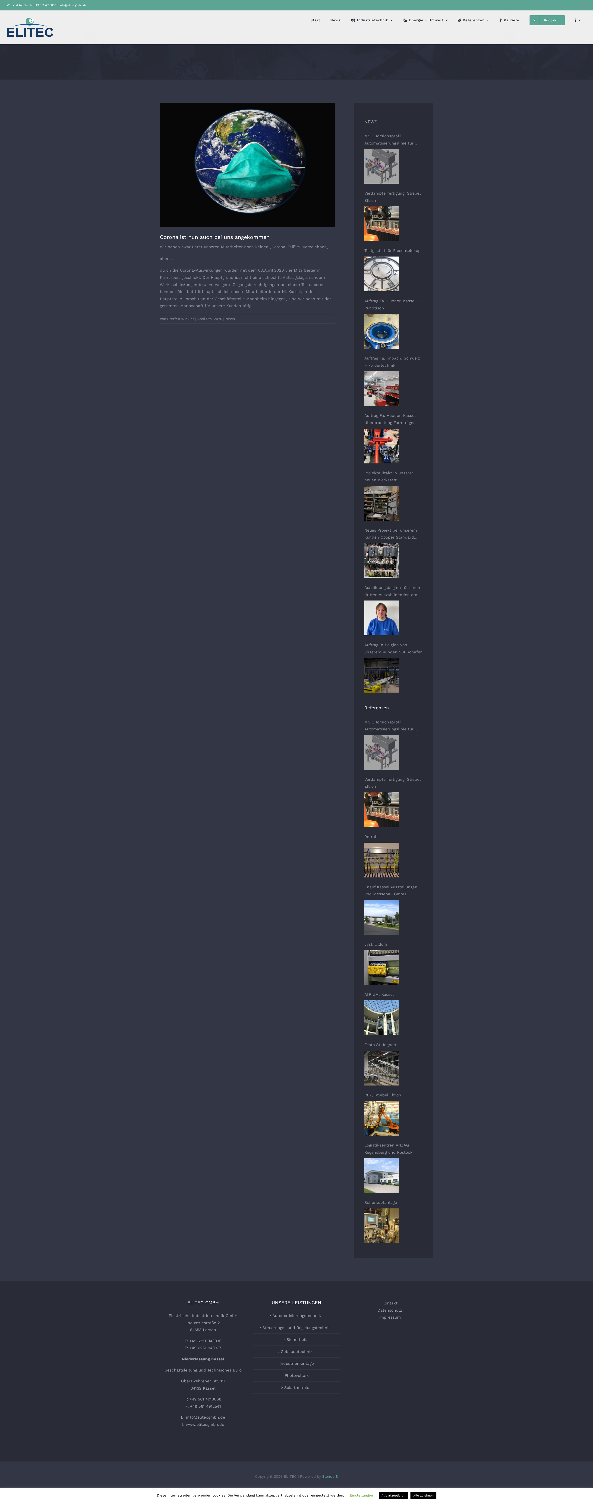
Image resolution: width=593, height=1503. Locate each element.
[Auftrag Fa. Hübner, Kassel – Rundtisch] (381, 331)
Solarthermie (296, 1387)
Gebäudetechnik (297, 1351)
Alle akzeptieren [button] (393, 1495)
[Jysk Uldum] (381, 967)
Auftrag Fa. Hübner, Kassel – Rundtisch (391, 304)
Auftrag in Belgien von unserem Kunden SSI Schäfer (393, 648)
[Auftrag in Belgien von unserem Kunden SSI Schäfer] (381, 675)
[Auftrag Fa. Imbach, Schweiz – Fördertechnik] (381, 388)
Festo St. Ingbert (380, 1044)
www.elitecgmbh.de (205, 1424)
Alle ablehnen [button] (423, 1495)
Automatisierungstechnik (296, 1315)
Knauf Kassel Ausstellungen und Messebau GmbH (390, 890)
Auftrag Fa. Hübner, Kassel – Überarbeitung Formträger (391, 419)
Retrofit (371, 836)
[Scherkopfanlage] (381, 1225)
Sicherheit (297, 1339)
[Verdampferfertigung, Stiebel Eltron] (381, 223)
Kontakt (389, 1303)
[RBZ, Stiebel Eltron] (381, 1118)
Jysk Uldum (375, 944)
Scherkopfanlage (380, 1202)
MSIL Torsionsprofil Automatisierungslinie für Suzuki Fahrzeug (388, 140)
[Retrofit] (381, 860)
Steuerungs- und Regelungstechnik (296, 1327)
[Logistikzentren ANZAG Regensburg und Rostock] (381, 1175)
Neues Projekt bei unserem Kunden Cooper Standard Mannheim (390, 534)
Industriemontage (297, 1363)
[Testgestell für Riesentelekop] (381, 274)
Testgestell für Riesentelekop (392, 250)
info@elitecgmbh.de (73, 5)
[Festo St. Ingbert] (381, 1068)
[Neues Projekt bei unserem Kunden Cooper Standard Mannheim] (381, 560)
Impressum (390, 1317)
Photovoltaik (297, 1375)
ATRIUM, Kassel (379, 994)
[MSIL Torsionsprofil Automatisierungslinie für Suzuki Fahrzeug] (381, 166)
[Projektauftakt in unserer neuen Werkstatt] (381, 503)
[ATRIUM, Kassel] (381, 1017)
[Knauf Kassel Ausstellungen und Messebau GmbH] (381, 917)
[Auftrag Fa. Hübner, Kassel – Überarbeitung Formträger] (381, 446)
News (230, 319)
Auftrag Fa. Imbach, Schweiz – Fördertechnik (392, 362)
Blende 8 (330, 1476)
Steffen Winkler (180, 319)
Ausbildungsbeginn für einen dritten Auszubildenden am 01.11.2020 (392, 591)
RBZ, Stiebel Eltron (382, 1095)
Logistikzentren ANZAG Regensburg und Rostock (388, 1149)
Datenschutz (390, 1310)
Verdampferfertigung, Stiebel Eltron (392, 197)
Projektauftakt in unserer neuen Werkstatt (388, 476)
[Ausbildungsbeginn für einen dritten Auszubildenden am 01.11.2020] (381, 618)
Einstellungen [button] (361, 1495)
